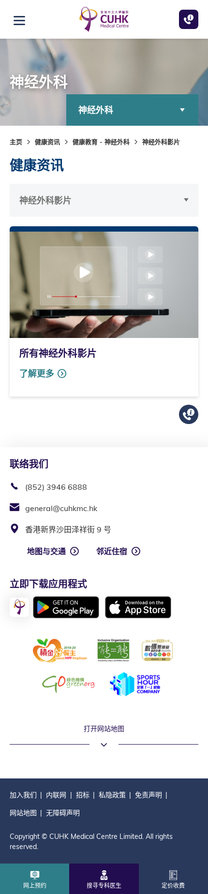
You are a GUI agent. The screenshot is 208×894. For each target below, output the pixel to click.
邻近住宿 (111, 551)
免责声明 (148, 795)
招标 (82, 795)
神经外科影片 (45, 200)
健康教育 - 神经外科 (101, 142)
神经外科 (95, 110)
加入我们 (23, 795)
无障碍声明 (63, 812)
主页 (16, 142)
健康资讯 (47, 142)
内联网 (56, 795)
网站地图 (23, 812)
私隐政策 (112, 795)
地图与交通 (46, 551)
